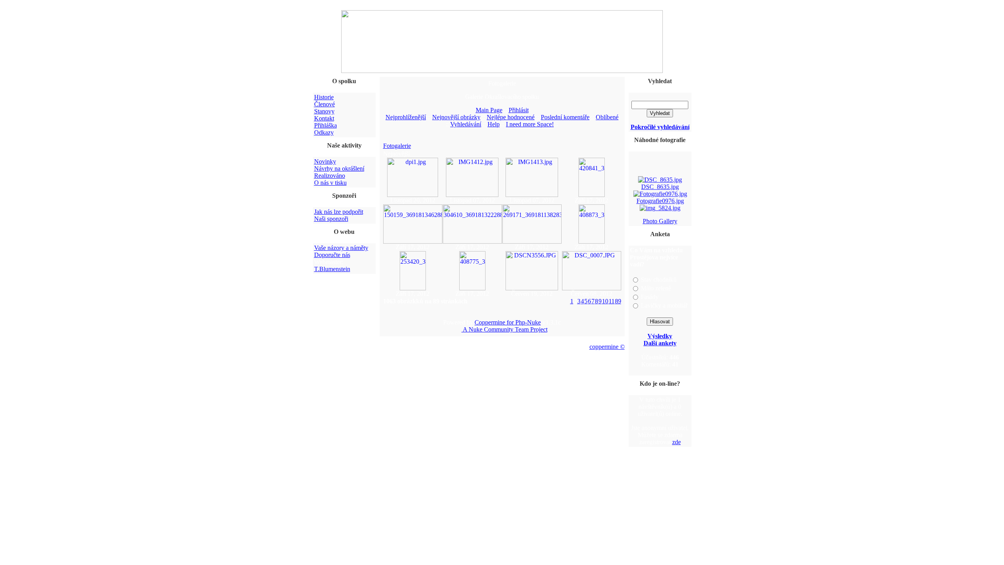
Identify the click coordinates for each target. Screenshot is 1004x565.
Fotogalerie (397, 145)
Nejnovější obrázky (456, 117)
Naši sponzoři (331, 218)
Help (493, 124)
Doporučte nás (332, 255)
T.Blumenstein (332, 269)
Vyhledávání (465, 124)
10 (605, 301)
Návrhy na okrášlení (339, 168)
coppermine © (607, 346)
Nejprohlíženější (406, 117)
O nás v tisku (330, 182)
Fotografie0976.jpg (660, 199)
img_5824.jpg (660, 213)
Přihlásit (519, 110)
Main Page (489, 110)
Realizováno (329, 175)
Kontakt (324, 118)
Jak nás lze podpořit (338, 211)
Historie (324, 97)
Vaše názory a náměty (341, 247)
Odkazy (324, 132)
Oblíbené (607, 117)
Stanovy (324, 111)
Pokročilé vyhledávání (660, 127)
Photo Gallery (660, 221)
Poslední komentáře (565, 117)
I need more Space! (530, 124)
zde (676, 442)
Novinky (325, 161)
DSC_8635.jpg (660, 185)
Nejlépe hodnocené (511, 117)
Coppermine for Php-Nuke (508, 322)
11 (612, 301)
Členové (324, 104)
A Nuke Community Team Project (504, 329)
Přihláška (325, 125)
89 (618, 301)
